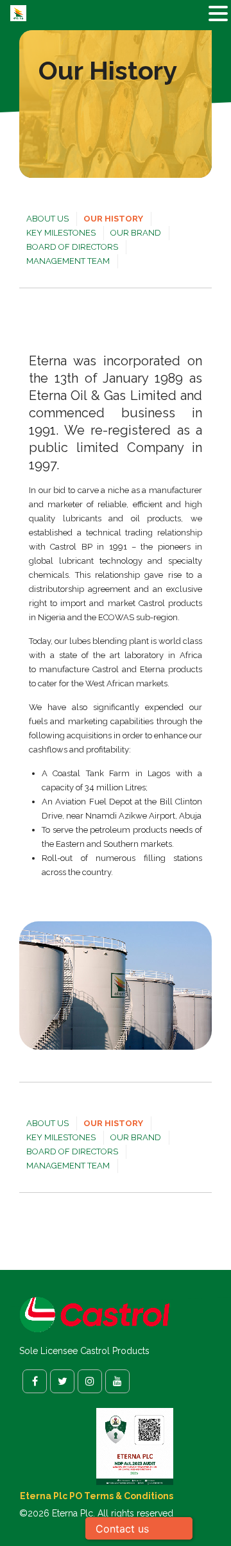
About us (47, 218)
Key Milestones (61, 233)
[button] (218, 14)
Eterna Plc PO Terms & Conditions (96, 1496)
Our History (113, 218)
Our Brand (135, 233)
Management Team (68, 261)
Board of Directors (72, 247)
